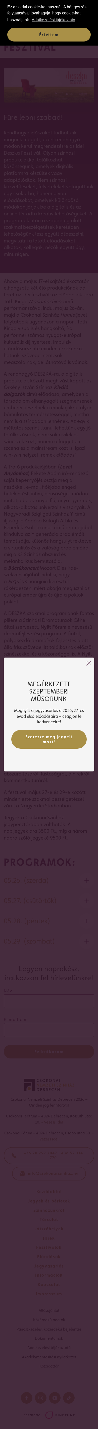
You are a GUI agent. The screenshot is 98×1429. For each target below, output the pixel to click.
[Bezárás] (88, 663)
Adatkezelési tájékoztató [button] (53, 20)
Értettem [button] (49, 34)
